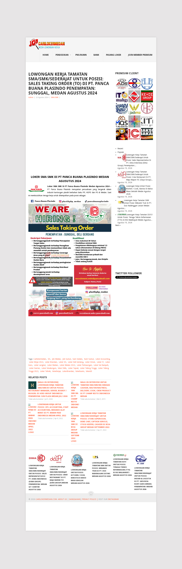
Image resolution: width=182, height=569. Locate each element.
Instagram (113, 499)
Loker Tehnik (45, 371)
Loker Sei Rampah (101, 365)
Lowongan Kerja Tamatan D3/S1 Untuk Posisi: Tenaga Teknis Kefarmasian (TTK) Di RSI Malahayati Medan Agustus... (135, 217)
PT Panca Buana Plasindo (58, 189)
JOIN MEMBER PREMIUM (140, 55)
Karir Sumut (89, 359)
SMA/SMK (54, 97)
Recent (120, 148)
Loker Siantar (34, 368)
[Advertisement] (80, 18)
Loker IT (100, 362)
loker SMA (62, 368)
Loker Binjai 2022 (36, 362)
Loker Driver (90, 362)
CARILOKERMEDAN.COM (46, 499)
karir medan (77, 359)
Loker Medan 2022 (67, 365)
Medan (103, 192)
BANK (96, 55)
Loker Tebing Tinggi (88, 368)
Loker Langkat (40, 365)
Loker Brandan (51, 362)
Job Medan (56, 359)
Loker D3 (62, 362)
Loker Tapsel (73, 368)
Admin (30, 97)
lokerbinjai (56, 371)
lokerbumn (80, 371)
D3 (49, 359)
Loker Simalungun (49, 368)
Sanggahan (74, 499)
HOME (46, 55)
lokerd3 (89, 371)
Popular (121, 152)
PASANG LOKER (113, 55)
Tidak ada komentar (35, 399)
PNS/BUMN (81, 55)
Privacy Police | (89, 499)
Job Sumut (66, 359)
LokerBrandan (68, 371)
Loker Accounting (103, 359)
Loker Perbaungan (84, 365)
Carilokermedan (39, 359)
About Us (62, 499)
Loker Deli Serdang (75, 362)
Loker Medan (52, 365)
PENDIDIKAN (62, 55)
